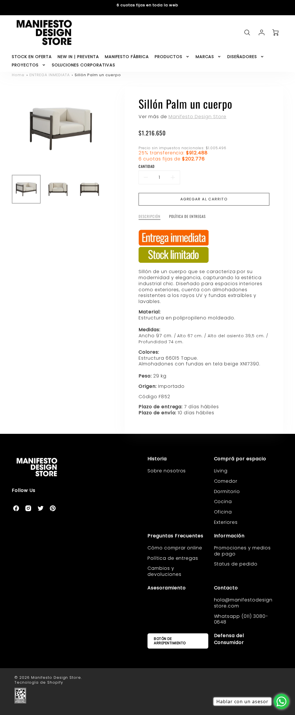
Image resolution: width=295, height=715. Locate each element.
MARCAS (205, 56)
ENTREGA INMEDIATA (49, 74)
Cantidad (147, 166)
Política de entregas (173, 558)
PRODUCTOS (168, 56)
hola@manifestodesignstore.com (243, 603)
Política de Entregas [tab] (187, 216)
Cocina (223, 501)
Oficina (223, 512)
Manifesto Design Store (197, 116)
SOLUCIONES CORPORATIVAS (83, 65)
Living (221, 470)
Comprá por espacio (240, 458)
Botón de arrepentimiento (170, 640)
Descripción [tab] (149, 216)
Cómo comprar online (175, 548)
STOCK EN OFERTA (32, 56)
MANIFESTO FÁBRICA (127, 56)
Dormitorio (227, 491)
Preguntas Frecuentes (175, 535)
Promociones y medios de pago (242, 551)
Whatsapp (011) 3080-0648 (241, 619)
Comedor (226, 481)
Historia (157, 458)
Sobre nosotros (167, 470)
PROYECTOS (25, 65)
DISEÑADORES (242, 56)
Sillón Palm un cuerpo (98, 74)
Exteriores (226, 522)
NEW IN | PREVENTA (78, 56)
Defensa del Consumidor (229, 639)
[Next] (114, 128)
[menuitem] (32, 57)
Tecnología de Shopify (38, 682)
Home (18, 74)
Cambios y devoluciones (164, 571)
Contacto (226, 587)
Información (229, 535)
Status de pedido (236, 564)
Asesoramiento (167, 587)
